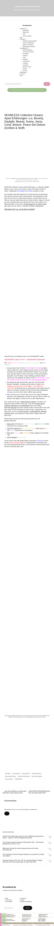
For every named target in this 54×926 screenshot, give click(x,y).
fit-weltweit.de (27, 25)
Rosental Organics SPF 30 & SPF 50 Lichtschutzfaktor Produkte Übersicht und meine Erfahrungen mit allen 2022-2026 (22, 861)
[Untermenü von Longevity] (26, 28)
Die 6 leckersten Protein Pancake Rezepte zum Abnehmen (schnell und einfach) (23, 855)
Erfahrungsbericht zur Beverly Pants (35, 204)
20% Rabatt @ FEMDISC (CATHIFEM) (28, 925)
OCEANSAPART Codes (11, 359)
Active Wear (7, 773)
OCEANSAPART (18, 779)
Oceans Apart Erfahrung (10, 776)
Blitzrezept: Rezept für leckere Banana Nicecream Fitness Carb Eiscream (20, 849)
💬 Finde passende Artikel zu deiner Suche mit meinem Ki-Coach (27, 90)
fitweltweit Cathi (14, 178)
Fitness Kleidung (16, 773)
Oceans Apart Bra (26, 773)
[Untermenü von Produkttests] (28, 48)
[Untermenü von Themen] (25, 39)
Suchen (28, 908)
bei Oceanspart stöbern (39, 380)
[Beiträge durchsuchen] (46, 84)
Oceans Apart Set (9, 779)
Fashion (36, 178)
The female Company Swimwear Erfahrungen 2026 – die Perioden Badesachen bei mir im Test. (23, 843)
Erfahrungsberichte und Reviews (26, 178)
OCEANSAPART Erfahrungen (36, 359)
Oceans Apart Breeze (36, 773)
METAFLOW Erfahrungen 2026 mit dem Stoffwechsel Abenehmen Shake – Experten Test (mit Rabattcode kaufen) (23, 837)
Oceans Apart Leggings (37, 776)
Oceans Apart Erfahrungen (24, 776)
